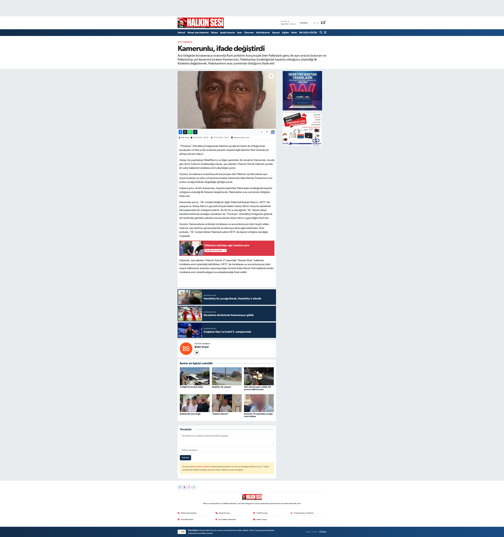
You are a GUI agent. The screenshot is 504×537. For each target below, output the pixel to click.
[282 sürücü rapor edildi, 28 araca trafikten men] (259, 376)
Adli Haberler (263, 33)
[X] (184, 487)
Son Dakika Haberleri (227, 519)
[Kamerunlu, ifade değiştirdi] (227, 100)
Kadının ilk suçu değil (190, 414)
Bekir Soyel (185, 137)
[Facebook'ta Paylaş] (180, 132)
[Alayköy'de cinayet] (227, 376)
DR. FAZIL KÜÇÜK (308, 33)
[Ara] (321, 32)
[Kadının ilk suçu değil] (195, 403)
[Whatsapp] (194, 487)
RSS (183, 532)
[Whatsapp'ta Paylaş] (190, 132)
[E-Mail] (197, 353)
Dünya (214, 33)
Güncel (181, 33)
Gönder (185, 458)
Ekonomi (249, 33)
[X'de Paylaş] (185, 132)
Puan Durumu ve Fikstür (304, 513)
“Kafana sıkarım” (220, 414)
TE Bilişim (322, 532)
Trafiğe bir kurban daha (191, 387)
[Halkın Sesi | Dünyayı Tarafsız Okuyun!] (201, 23)
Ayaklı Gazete (227, 33)
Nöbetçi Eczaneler (189, 513)
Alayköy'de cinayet (221, 387)
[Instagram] (189, 487)
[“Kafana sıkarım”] (227, 403)
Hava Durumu (224, 513)
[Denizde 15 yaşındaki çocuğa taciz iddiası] (259, 403)
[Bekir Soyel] (186, 349)
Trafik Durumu (262, 513)
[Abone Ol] (273, 132)
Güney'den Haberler (198, 33)
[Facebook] (180, 487)
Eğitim (285, 33)
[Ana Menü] (325, 32)
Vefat (294, 33)
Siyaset (276, 33)
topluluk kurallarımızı (203, 467)
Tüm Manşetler (187, 519)
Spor (239, 33)
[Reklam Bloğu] (302, 91)
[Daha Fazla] (195, 132)
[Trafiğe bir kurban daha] (195, 376)
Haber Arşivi (261, 519)
